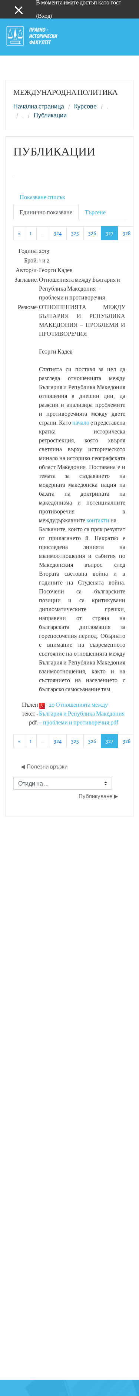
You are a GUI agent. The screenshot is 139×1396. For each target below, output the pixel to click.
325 (75, 233)
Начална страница (38, 106)
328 (127, 233)
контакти (97, 520)
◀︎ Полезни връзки (44, 766)
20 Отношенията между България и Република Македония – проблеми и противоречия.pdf (82, 713)
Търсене (95, 212)
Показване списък (42, 197)
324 (58, 233)
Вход (44, 16)
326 (92, 233)
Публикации (50, 115)
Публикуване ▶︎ (98, 796)
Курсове (85, 106)
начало (80, 422)
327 (112, 233)
